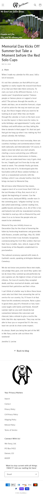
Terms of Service (11, 430)
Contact (8, 404)
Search (7, 399)
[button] (2, 5)
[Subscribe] (35, 474)
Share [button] (6, 70)
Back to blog (23, 350)
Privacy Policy (10, 409)
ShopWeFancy (23, 493)
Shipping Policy (10, 420)
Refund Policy (10, 425)
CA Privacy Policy (11, 414)
